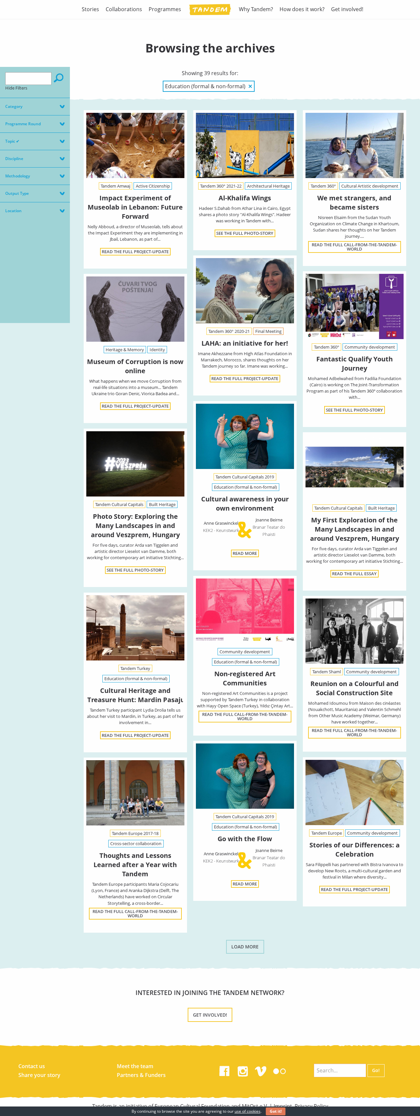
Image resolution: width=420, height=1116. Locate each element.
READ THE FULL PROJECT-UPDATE (135, 251)
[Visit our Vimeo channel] (261, 1070)
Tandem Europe (326, 833)
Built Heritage (162, 504)
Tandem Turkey (135, 668)
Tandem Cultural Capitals (119, 504)
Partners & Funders (141, 1075)
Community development (370, 347)
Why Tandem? (256, 9)
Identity (157, 350)
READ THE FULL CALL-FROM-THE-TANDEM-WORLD (354, 247)
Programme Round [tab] (23, 124)
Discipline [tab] (14, 158)
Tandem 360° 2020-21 (229, 331)
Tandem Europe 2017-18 (135, 833)
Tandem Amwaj (115, 186)
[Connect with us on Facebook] (224, 1070)
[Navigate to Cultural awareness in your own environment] (245, 438)
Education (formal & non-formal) (245, 487)
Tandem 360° (323, 186)
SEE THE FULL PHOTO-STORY (244, 233)
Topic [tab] (12, 141)
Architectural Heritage (268, 186)
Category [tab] (13, 106)
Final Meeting (268, 331)
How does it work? (302, 9)
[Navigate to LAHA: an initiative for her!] (245, 290)
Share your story (39, 1075)
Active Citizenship (153, 186)
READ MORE (245, 553)
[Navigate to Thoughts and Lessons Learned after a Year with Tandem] (135, 792)
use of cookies (248, 1111)
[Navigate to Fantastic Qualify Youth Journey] (354, 306)
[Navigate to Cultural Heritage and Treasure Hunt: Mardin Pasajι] (135, 627)
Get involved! (347, 9)
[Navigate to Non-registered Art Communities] (245, 611)
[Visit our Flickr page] (279, 1070)
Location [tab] (13, 210)
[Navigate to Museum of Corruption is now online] (135, 309)
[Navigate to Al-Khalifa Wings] (245, 145)
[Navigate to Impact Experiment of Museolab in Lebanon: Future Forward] (135, 145)
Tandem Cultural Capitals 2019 (245, 477)
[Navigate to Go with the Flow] (245, 777)
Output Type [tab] (17, 193)
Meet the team (135, 1066)
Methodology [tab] (17, 176)
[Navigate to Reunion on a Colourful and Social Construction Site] (354, 631)
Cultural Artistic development (369, 186)
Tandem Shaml (326, 672)
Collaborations (124, 9)
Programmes (165, 9)
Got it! (276, 1111)
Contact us (31, 1066)
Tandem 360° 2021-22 (221, 186)
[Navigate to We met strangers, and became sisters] (354, 145)
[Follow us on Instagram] (243, 1070)
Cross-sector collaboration (135, 843)
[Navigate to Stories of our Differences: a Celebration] (354, 792)
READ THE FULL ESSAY (354, 574)
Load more (245, 947)
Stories (90, 9)
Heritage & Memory (125, 350)
